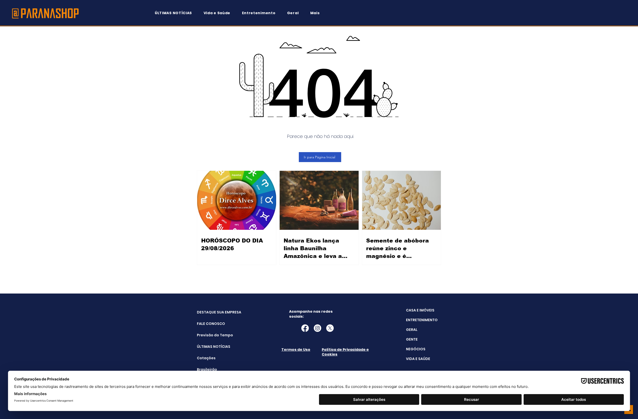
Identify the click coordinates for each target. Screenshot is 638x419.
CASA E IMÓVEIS (420, 310)
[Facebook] (305, 328)
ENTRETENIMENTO (422, 319)
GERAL (411, 329)
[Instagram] (317, 328)
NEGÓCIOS (415, 349)
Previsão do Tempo (209, 335)
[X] (330, 328)
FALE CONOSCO (209, 323)
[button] (317, 13)
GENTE (412, 339)
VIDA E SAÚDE (418, 358)
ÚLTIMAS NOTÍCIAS (209, 346)
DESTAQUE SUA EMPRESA (209, 312)
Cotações (206, 358)
